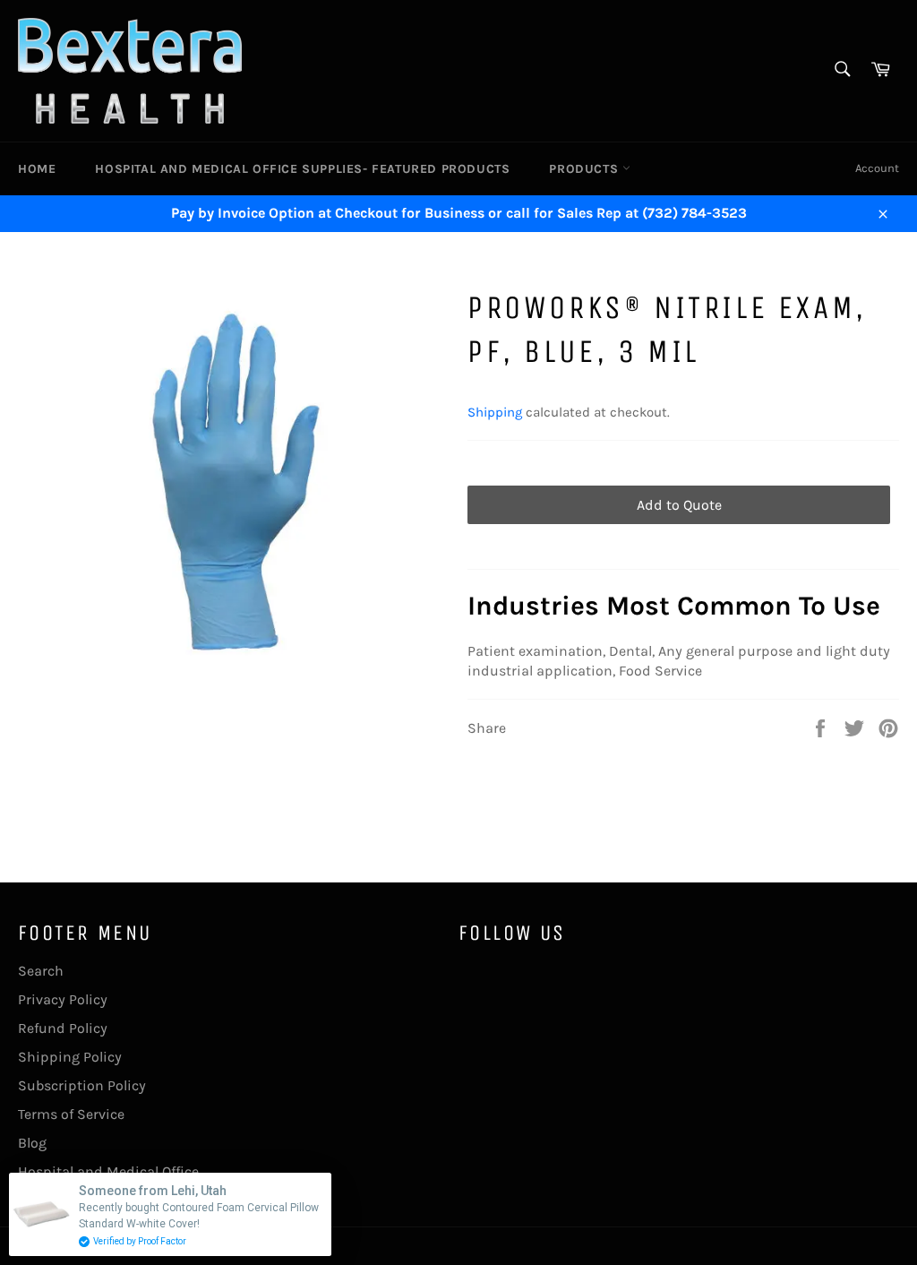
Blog (32, 1142)
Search (41, 970)
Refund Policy (62, 1028)
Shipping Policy (70, 1056)
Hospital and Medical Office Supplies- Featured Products (302, 168)
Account (877, 168)
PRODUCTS (585, 168)
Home (37, 168)
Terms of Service (71, 1114)
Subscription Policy (82, 1085)
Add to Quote (679, 504)
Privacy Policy (62, 999)
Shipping (494, 412)
